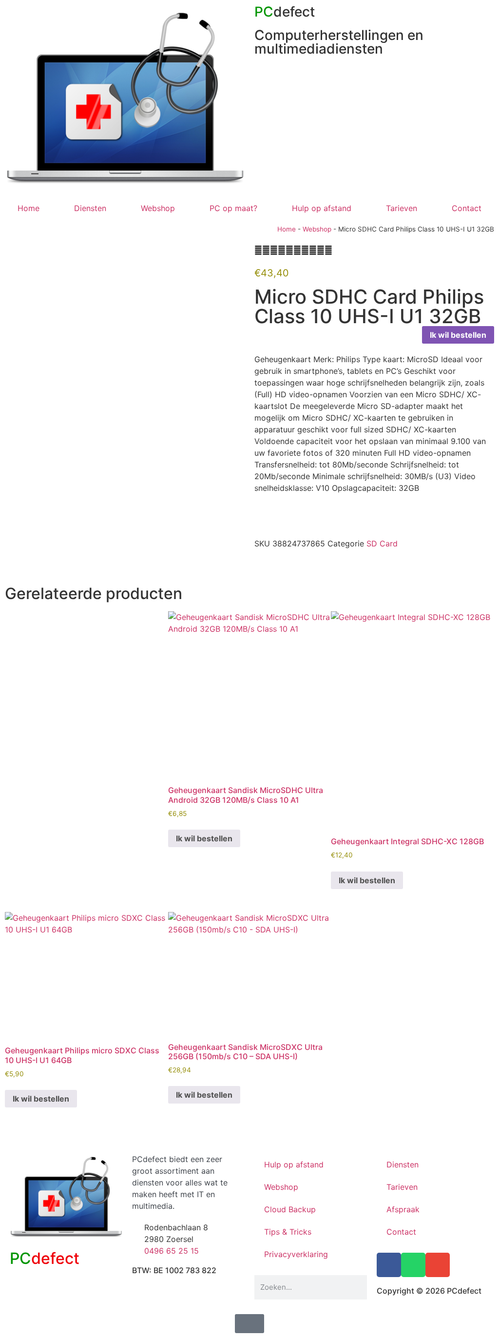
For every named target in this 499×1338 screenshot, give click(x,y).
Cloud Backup (290, 1209)
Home (28, 208)
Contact (466, 208)
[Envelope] (437, 1265)
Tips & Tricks (287, 1232)
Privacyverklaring (296, 1254)
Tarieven (401, 208)
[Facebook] (389, 1265)
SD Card (382, 543)
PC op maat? (233, 208)
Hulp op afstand (321, 208)
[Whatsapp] (413, 1265)
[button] (257, 565)
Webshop (158, 208)
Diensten (90, 208)
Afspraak (403, 1209)
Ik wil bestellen (458, 335)
